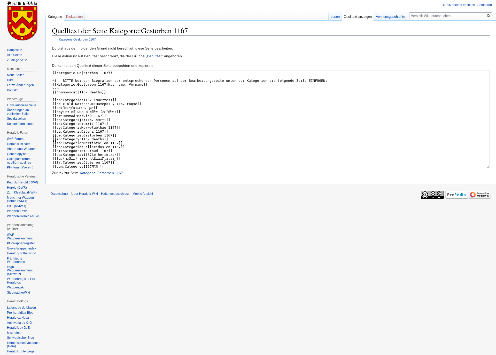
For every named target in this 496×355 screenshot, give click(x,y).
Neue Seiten (16, 75)
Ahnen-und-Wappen (21, 149)
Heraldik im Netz (18, 144)
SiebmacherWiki (18, 292)
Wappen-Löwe (17, 211)
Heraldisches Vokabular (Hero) (24, 344)
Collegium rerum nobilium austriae (19, 160)
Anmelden (484, 5)
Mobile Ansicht (143, 194)
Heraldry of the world (21, 253)
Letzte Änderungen (20, 85)
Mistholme (14, 333)
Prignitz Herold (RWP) (22, 182)
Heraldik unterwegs (20, 351)
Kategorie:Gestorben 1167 (77, 39)
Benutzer (154, 56)
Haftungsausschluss (115, 194)
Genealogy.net (17, 154)
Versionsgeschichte (390, 17)
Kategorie (55, 17)
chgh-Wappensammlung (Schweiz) (20, 270)
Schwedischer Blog (20, 338)
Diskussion (74, 17)
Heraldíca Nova (18, 317)
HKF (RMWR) (16, 206)
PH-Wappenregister (21, 243)
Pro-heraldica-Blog (20, 312)
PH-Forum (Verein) (20, 167)
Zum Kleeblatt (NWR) (22, 192)
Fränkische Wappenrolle (16, 260)
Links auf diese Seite (21, 105)
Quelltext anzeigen (358, 17)
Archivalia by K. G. (20, 323)
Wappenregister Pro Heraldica (21, 280)
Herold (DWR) (17, 187)
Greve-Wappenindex (21, 248)
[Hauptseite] (22, 20)
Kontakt (12, 90)
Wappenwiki (15, 287)
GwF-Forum (15, 139)
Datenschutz (59, 194)
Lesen (335, 17)
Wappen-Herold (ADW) (23, 216)
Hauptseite (14, 50)
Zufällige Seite (17, 60)
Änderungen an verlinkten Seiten (18, 112)
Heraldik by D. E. (18, 327)
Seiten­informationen (21, 124)
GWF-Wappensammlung (20, 236)
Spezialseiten (16, 118)
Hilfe (10, 80)
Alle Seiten (14, 55)
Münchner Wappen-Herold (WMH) (21, 199)
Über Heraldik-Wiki (84, 194)
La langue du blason (21, 307)
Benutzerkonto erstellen (458, 5)
